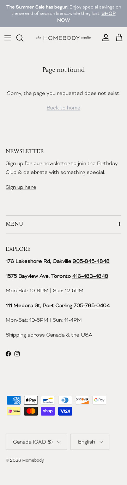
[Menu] (8, 38)
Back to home (63, 107)
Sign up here (21, 187)
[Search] (23, 38)
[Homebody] (63, 38)
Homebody (32, 460)
